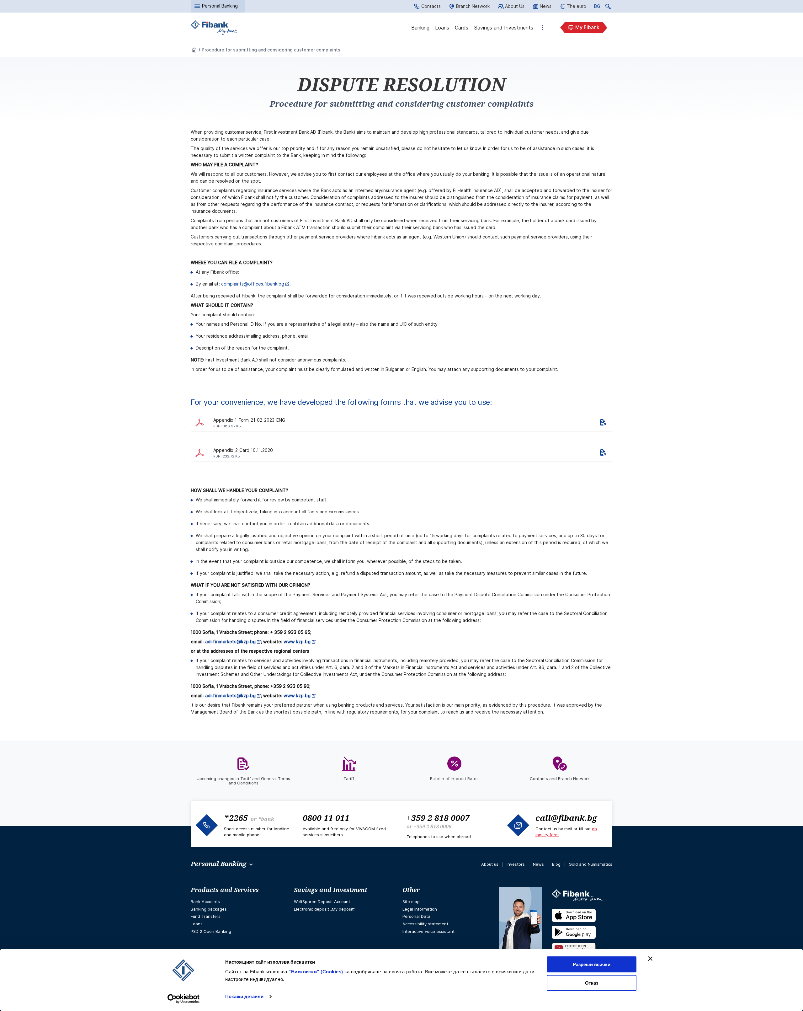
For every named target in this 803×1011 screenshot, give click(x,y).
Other (542, 28)
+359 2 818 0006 (432, 826)
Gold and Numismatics (590, 864)
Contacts (431, 6)
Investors (516, 864)
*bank (266, 819)
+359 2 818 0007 (438, 817)
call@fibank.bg (566, 817)
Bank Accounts (205, 901)
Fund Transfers (206, 916)
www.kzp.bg (297, 695)
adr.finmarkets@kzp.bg (230, 695)
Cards (461, 27)
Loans (442, 27)
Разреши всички (591, 964)
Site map (411, 901)
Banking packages (209, 909)
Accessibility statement (425, 923)
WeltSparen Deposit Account (322, 901)
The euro (576, 6)
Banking (420, 27)
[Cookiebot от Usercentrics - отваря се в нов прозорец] (183, 998)
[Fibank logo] (214, 27)
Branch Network (473, 6)
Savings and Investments (503, 27)
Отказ (591, 983)
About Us (514, 6)
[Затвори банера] (650, 958)
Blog (556, 864)
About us (489, 864)
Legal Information (419, 909)
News (545, 6)
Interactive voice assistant (428, 931)
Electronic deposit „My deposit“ (324, 909)
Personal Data (416, 916)
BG (597, 7)
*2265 (236, 817)
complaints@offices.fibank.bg (252, 283)
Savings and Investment (330, 890)
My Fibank (587, 27)
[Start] (194, 50)
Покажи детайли (244, 996)
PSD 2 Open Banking (211, 931)
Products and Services (225, 890)
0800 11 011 (326, 817)
